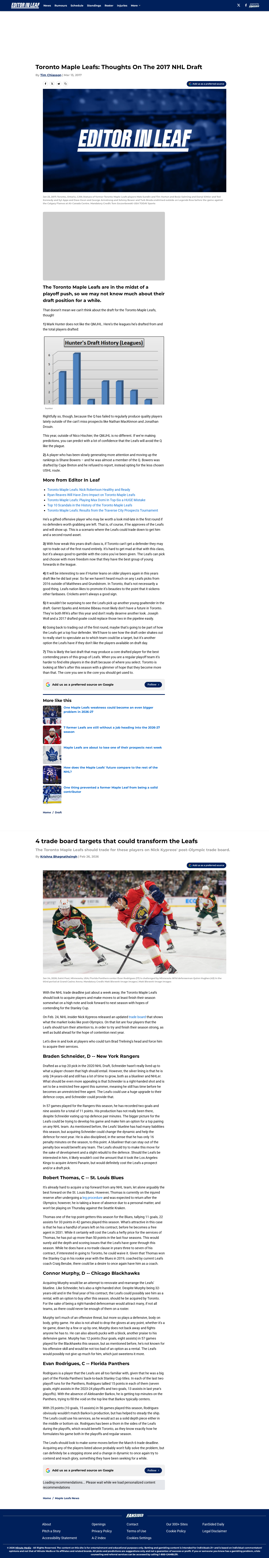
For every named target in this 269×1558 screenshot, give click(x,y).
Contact (132, 1524)
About (46, 1524)
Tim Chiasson (50, 75)
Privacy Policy (102, 1531)
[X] (238, 5)
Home (47, 812)
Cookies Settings (139, 1538)
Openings (99, 1524)
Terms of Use (136, 1531)
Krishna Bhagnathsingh (58, 856)
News (47, 5)
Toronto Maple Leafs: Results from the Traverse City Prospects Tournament (102, 510)
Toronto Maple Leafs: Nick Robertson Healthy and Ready (88, 490)
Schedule (77, 5)
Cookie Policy (176, 1531)
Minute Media (23, 1547)
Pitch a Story (51, 1531)
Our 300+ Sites (177, 1524)
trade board (137, 1017)
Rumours (61, 5)
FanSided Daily (213, 1524)
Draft (58, 812)
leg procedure (92, 1198)
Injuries (122, 5)
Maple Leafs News (67, 1498)
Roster (109, 5)
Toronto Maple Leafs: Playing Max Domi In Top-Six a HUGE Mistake (96, 500)
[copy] (65, 83)
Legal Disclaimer (214, 1531)
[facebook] (246, 5)
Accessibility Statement (59, 1538)
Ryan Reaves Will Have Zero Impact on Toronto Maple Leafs (91, 495)
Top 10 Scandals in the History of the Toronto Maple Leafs (89, 505)
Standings (94, 5)
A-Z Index (99, 1538)
